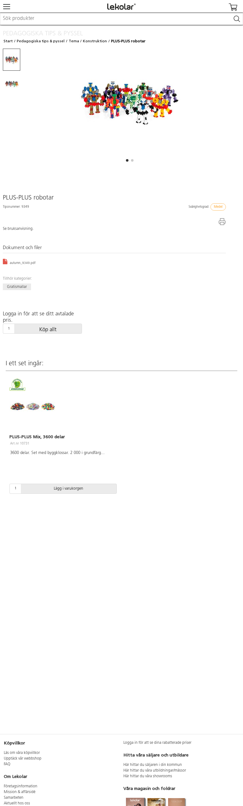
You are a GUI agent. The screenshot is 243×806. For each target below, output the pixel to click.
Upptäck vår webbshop (22, 759)
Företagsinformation (20, 786)
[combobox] (121, 19)
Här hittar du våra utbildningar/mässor (154, 771)
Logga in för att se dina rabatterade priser (157, 743)
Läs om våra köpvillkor (22, 753)
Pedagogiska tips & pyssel (41, 41)
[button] (127, 160)
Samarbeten (13, 798)
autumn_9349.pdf (22, 263)
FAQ (7, 764)
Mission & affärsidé (19, 792)
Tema (74, 41)
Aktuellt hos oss (17, 803)
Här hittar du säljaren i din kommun (152, 765)
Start (8, 41)
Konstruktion (95, 41)
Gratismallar (17, 287)
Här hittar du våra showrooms (147, 776)
